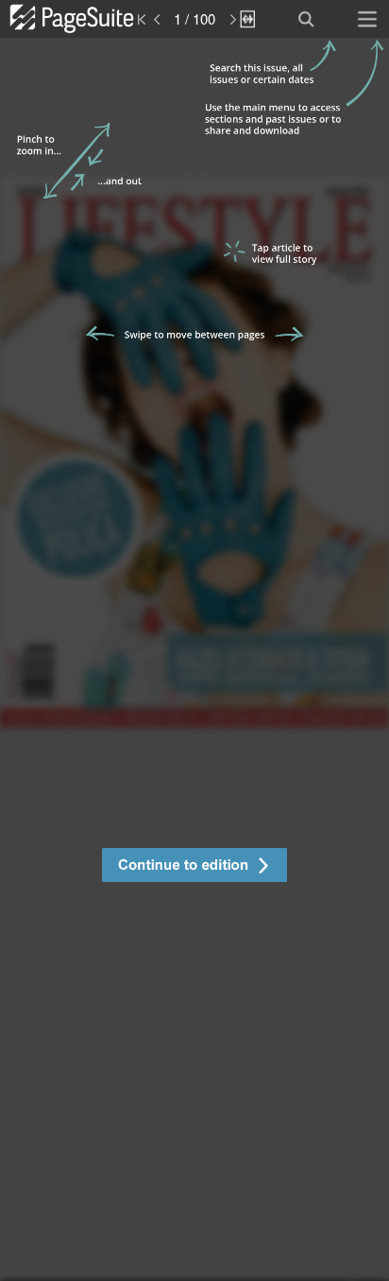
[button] (194, 867)
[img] (194, 659)
